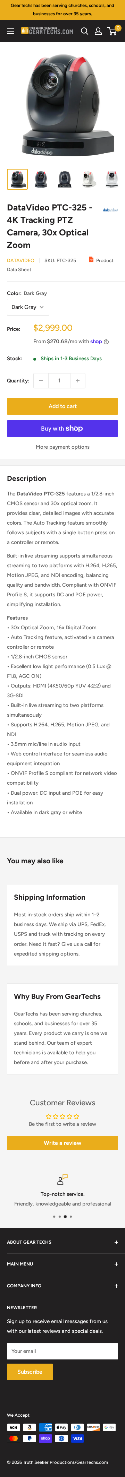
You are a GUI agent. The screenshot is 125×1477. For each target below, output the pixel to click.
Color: (27, 293)
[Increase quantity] (77, 380)
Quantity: (18, 381)
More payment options (63, 447)
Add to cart (63, 406)
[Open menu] (10, 31)
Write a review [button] (62, 1143)
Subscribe (29, 1371)
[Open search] (85, 31)
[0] (112, 31)
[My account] (98, 31)
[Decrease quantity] (41, 380)
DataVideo (20, 261)
